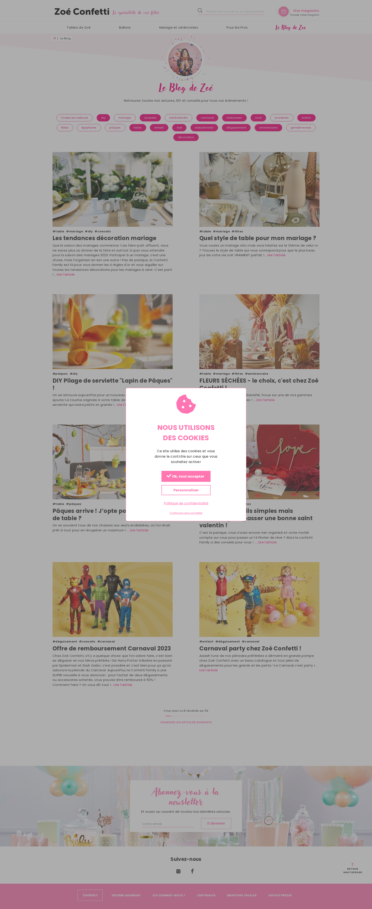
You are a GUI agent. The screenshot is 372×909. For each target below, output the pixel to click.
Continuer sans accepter (186, 513)
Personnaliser (186, 490)
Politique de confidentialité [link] (186, 503)
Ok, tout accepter (187, 476)
